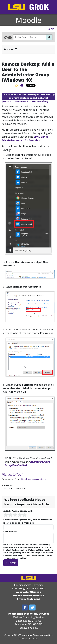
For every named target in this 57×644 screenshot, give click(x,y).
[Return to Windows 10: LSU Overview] (25, 101)
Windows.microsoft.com (34, 479)
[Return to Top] (12, 474)
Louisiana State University (37, 635)
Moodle (29, 20)
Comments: (10, 531)
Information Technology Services (28, 613)
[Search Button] (49, 37)
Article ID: (5, 485)
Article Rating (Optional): (17, 510)
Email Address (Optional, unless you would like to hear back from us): (27, 521)
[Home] (6, 37)
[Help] (10, 37)
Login (51, 28)
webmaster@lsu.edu (28, 592)
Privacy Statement (28, 599)
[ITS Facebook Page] (25, 607)
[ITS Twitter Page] (32, 607)
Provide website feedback (29, 595)
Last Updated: (7, 489)
